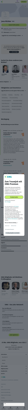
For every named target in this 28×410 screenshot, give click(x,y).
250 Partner (16, 206)
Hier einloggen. (8, 201)
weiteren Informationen (12, 218)
